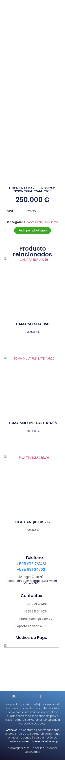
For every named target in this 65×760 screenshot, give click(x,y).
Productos (51, 222)
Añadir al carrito (32, 338)
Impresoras (34, 222)
